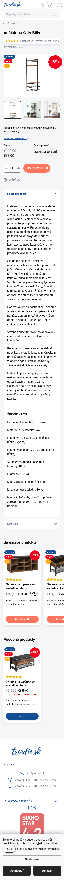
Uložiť (9, 849)
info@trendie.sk (35, 773)
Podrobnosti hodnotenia (47, 41)
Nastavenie (32, 859)
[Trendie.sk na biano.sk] (32, 830)
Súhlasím (47, 870)
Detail (22, 716)
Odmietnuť (16, 870)
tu (58, 849)
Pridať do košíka (35, 168)
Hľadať (56, 14)
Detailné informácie (15, 138)
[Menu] (59, 4)
